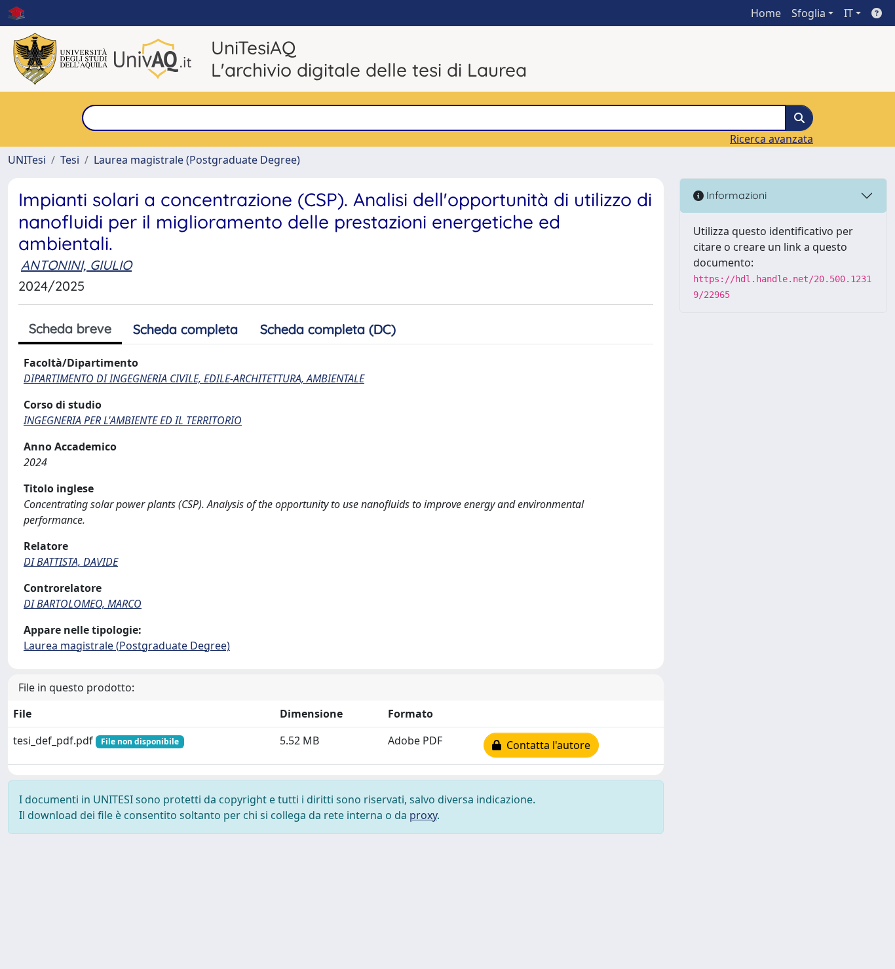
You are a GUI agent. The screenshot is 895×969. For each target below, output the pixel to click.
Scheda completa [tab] (185, 329)
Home (766, 13)
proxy (423, 815)
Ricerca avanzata (771, 139)
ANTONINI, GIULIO (76, 265)
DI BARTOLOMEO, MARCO (83, 603)
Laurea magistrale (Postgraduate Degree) (197, 160)
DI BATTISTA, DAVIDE (71, 562)
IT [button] (848, 13)
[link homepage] (21, 13)
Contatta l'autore (545, 745)
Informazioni (735, 195)
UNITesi (27, 160)
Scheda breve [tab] (70, 328)
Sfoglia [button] (808, 13)
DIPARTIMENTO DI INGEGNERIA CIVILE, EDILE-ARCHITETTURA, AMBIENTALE (194, 378)
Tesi (69, 160)
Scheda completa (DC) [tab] (328, 329)
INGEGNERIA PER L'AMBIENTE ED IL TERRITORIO (133, 420)
